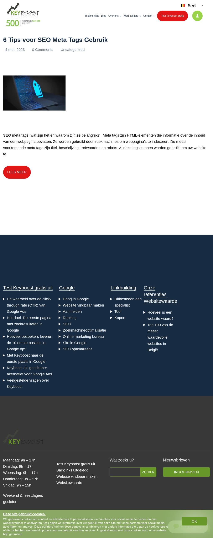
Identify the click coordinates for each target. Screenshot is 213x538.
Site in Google (74, 343)
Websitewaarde (160, 301)
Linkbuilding (123, 287)
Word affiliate (131, 15)
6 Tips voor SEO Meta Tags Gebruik (55, 39)
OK (194, 521)
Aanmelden (72, 311)
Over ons (113, 15)
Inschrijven (186, 472)
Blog (103, 15)
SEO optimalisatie (78, 349)
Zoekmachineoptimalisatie (84, 330)
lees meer (17, 172)
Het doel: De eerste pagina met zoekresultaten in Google (29, 324)
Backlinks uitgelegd (72, 470)
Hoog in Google (76, 299)
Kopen (119, 318)
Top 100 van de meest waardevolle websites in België (160, 337)
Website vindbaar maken (83, 305)
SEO (67, 324)
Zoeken (148, 472)
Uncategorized (73, 50)
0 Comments (43, 50)
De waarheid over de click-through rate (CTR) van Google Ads (29, 305)
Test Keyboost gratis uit (28, 287)
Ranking (70, 318)
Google (67, 287)
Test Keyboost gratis (172, 15)
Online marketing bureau (83, 336)
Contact (147, 15)
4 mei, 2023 (15, 50)
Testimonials (92, 15)
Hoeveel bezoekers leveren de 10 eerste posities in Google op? (29, 342)
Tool (117, 311)
